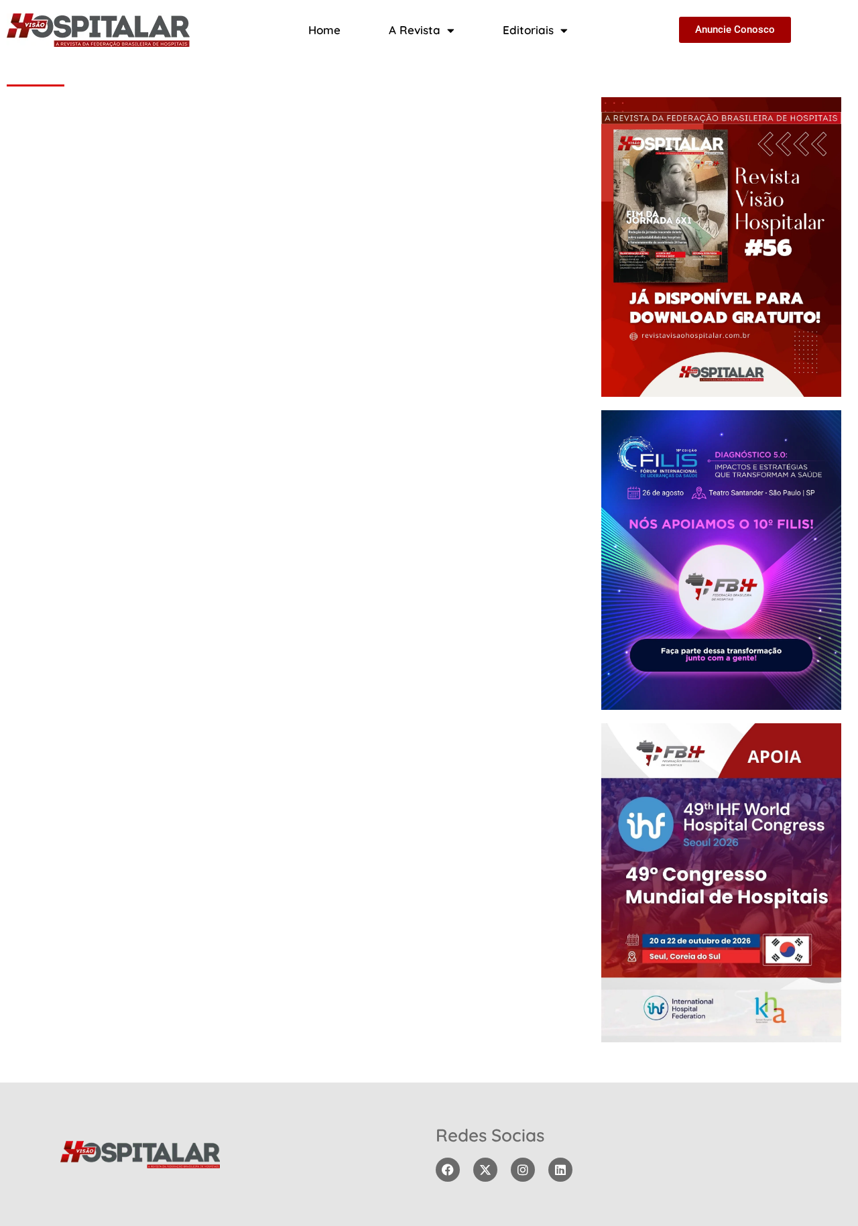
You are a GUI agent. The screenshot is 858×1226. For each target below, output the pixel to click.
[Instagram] (523, 1170)
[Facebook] (448, 1170)
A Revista (414, 30)
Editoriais (528, 30)
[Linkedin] (560, 1170)
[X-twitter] (485, 1170)
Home (324, 30)
